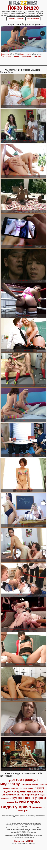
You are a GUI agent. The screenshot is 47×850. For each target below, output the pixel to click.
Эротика (37, 56)
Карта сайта (20, 841)
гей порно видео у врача (20, 804)
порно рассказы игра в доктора (22, 788)
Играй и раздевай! (33, 18)
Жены (16, 56)
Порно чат (20, 18)
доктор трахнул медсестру (19, 782)
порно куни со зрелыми (24, 789)
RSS (30, 841)
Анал (8, 56)
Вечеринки (26, 56)
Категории (11, 18)
